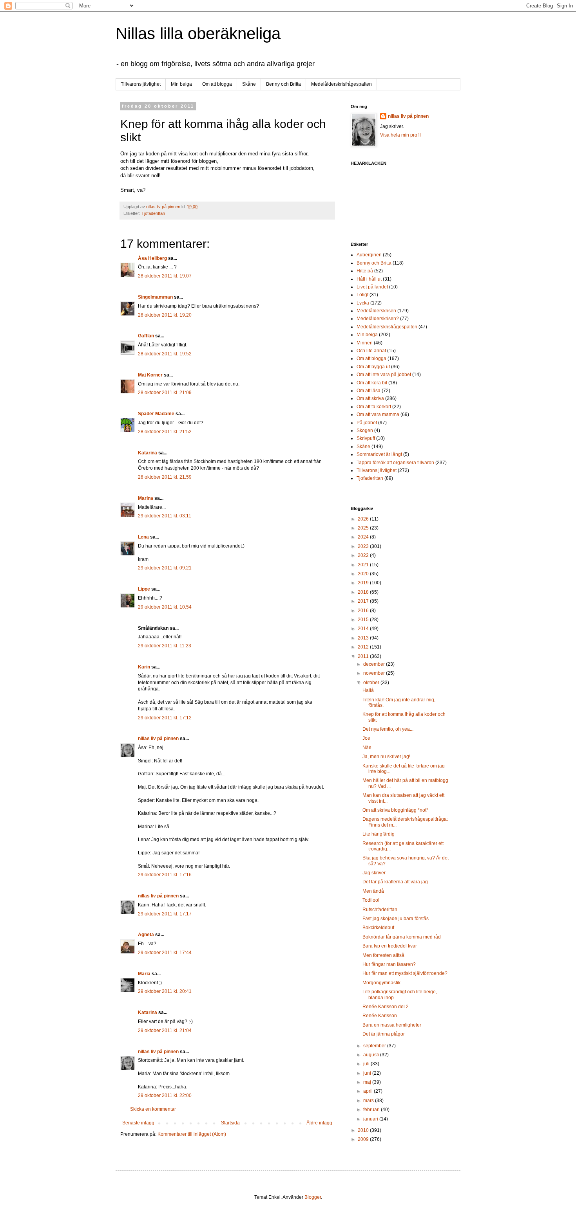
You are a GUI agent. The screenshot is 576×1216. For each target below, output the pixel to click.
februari (372, 1109)
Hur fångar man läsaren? (389, 964)
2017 (364, 601)
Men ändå (373, 891)
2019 (364, 582)
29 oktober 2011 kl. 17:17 (165, 914)
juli (367, 1063)
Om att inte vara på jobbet (384, 374)
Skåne (249, 84)
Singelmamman (155, 297)
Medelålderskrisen (376, 310)
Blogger (312, 1197)
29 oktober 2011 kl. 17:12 (165, 718)
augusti (371, 1054)
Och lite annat (371, 350)
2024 (364, 537)
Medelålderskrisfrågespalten (341, 84)
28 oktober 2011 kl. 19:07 (165, 276)
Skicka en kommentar (153, 1109)
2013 (364, 638)
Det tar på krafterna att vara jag (395, 882)
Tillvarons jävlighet (141, 84)
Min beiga (181, 84)
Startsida (230, 1123)
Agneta (146, 934)
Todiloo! (370, 900)
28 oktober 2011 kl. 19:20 (165, 315)
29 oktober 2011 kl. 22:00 (165, 1095)
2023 (364, 546)
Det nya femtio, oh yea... (387, 729)
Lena (143, 537)
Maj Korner (150, 375)
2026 (364, 519)
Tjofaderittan (153, 213)
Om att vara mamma (378, 414)
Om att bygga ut (373, 366)
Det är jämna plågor (383, 1034)
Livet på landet (372, 287)
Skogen (365, 430)
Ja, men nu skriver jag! (386, 756)
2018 (364, 592)
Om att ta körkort (374, 406)
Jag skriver (374, 873)
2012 (364, 647)
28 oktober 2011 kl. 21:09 (165, 392)
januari (371, 1119)
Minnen (365, 343)
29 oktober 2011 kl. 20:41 (165, 991)
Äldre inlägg (319, 1123)
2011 (364, 656)
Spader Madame (156, 413)
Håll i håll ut (369, 279)
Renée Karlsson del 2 (385, 1006)
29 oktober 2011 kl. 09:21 (165, 568)
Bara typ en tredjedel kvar (389, 946)
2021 (364, 564)
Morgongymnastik (381, 982)
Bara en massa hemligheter (391, 1025)
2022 (364, 555)
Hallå (368, 690)
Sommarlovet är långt (379, 454)
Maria (144, 973)
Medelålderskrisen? (378, 318)
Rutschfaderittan (379, 909)
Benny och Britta (283, 84)
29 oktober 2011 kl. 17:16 (165, 874)
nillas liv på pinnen (158, 738)
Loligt (362, 294)
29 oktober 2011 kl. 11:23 (164, 646)
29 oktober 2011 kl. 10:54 (165, 607)
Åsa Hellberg (152, 258)
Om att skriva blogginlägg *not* (395, 810)
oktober (371, 682)
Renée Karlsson (379, 1015)
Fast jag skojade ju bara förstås (395, 918)
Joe (366, 738)
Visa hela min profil (400, 135)
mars (369, 1100)
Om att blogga (217, 84)
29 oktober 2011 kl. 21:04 (165, 1030)
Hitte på (365, 271)
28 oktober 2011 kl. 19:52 (165, 354)
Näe (366, 747)
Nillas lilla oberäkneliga (198, 33)
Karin (144, 667)
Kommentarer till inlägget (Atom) (192, 1134)
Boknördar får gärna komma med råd (401, 937)
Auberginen (369, 255)
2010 (364, 1130)
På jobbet (367, 422)
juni (367, 1073)
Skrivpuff (366, 438)
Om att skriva (370, 398)
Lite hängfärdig (378, 834)
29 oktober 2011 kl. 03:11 (164, 516)
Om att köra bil (372, 383)
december (374, 664)
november (374, 673)
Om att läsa (368, 390)
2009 (364, 1139)
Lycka (363, 303)
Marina (145, 498)
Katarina (147, 453)
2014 (364, 628)
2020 (364, 573)
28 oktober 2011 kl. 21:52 (165, 431)
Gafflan (146, 336)
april (368, 1091)
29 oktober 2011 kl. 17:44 (165, 952)
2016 (364, 610)
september (375, 1045)
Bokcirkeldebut (378, 927)
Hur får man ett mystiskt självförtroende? (404, 973)
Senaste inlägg (138, 1123)
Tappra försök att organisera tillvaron (395, 462)
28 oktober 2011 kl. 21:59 (165, 477)
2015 (364, 619)
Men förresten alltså (383, 955)
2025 (364, 528)
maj (367, 1082)
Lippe (144, 589)
